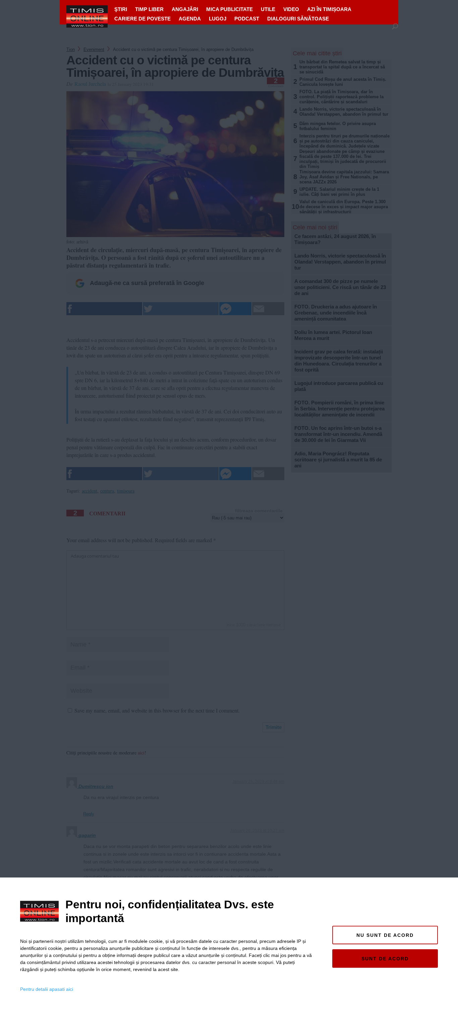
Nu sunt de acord (385, 935)
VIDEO (291, 9)
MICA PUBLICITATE (229, 9)
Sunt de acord (385, 958)
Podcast (246, 18)
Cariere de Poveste (142, 18)
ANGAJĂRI (185, 9)
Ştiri (120, 9)
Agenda (190, 18)
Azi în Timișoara (329, 9)
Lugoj (217, 18)
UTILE (268, 9)
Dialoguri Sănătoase (298, 18)
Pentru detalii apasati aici (46, 989)
